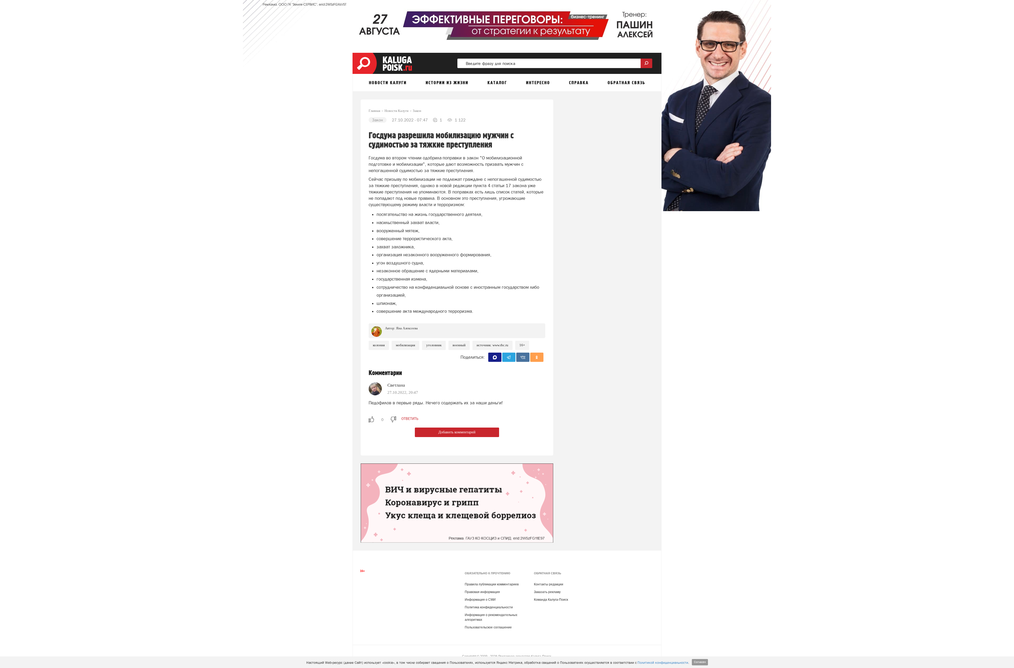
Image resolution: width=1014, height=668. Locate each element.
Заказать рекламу (547, 592)
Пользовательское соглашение (488, 627)
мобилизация (405, 345)
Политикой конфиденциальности (662, 663)
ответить (409, 418)
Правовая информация (482, 592)
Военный (459, 345)
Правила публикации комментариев (492, 584)
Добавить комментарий (457, 432)
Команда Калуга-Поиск (551, 599)
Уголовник (434, 345)
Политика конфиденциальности (489, 607)
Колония (379, 345)
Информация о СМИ (480, 599)
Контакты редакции (548, 584)
